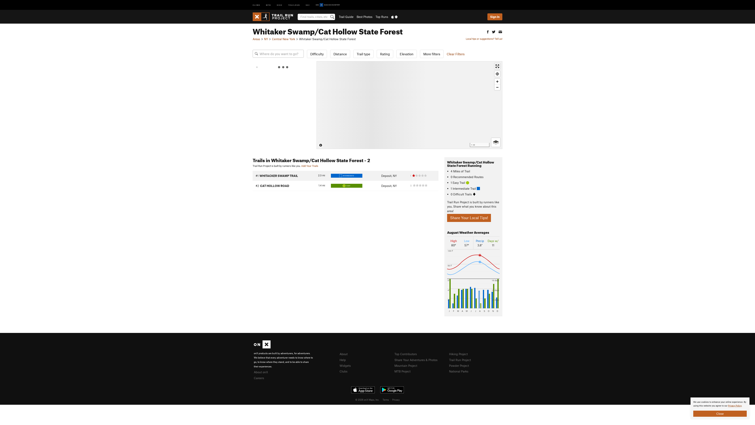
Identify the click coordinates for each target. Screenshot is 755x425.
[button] (488, 31)
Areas (256, 39)
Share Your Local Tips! (469, 217)
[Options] (495, 142)
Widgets (345, 365)
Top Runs (382, 16)
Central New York (283, 39)
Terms (386, 399)
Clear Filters (456, 54)
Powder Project (459, 365)
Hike (279, 5)
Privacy (396, 399)
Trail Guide (346, 16)
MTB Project (402, 371)
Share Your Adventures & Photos (415, 360)
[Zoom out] (497, 87)
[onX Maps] (262, 347)
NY (266, 39)
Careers (259, 378)
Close (720, 413)
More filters (431, 54)
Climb (256, 5)
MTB (268, 5)
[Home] (275, 16)
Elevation (406, 54)
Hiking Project (458, 354)
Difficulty (317, 54)
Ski (308, 5)
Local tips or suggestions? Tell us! (484, 38)
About (344, 354)
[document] (720, 408)
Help (343, 360)
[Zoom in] (497, 81)
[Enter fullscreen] (497, 66)
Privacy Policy (735, 406)
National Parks (458, 371)
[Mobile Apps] (394, 16)
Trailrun (294, 5)
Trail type (363, 54)
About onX (261, 372)
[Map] (409, 105)
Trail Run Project (460, 360)
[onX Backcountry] (328, 5)
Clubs (343, 371)
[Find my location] (497, 74)
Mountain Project (405, 365)
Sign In (495, 16)
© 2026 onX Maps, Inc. (367, 399)
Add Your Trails (309, 165)
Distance (340, 54)
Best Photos (364, 16)
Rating (385, 54)
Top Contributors (405, 354)
